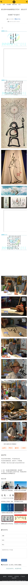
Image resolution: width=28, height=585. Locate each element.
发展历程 (16, 576)
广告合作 (23, 576)
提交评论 (4, 560)
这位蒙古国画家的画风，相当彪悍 (14, 470)
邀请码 (4, 576)
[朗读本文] (2, 28)
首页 (4, 4)
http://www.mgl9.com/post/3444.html (15, 462)
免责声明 (14, 578)
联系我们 (10, 576)
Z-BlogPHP (11, 580)
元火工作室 (11, 19)
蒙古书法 (14, 4)
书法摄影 (9, 4)
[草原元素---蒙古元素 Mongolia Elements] (0, 4)
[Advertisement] (14, 263)
